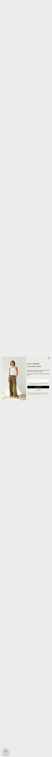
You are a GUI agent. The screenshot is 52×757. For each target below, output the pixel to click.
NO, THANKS (38, 390)
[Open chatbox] (5, 751)
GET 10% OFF (38, 387)
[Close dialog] (49, 358)
